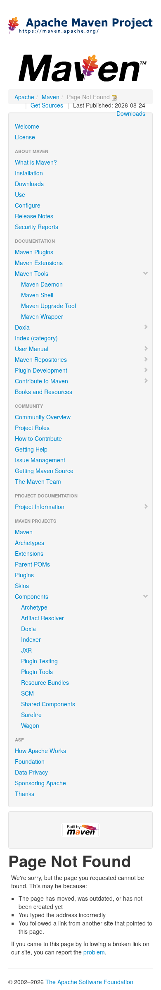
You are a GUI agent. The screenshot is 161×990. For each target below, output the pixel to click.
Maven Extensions (39, 262)
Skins (22, 585)
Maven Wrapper (42, 316)
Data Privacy (31, 772)
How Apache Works (40, 750)
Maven (50, 97)
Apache (24, 97)
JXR (26, 650)
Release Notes (34, 216)
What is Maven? (36, 162)
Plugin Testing (39, 661)
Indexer (31, 639)
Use (20, 194)
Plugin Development (41, 370)
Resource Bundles (45, 682)
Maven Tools (31, 273)
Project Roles (32, 427)
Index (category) (36, 338)
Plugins (24, 575)
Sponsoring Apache (40, 783)
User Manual (31, 348)
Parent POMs (32, 564)
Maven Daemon (42, 284)
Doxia (22, 327)
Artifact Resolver (42, 618)
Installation (29, 173)
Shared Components (48, 704)
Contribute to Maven (41, 381)
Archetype (34, 607)
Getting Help (31, 449)
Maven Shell (37, 295)
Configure (27, 205)
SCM (27, 693)
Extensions (29, 553)
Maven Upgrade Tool (48, 305)
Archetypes (29, 542)
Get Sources (47, 105)
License (25, 137)
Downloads (130, 113)
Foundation (30, 761)
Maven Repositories (41, 359)
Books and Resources (43, 391)
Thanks (24, 793)
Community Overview (43, 417)
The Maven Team (38, 481)
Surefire (31, 714)
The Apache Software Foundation (89, 982)
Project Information (39, 506)
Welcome (27, 126)
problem (94, 952)
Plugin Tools (37, 671)
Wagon (30, 725)
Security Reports (36, 226)
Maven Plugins (34, 252)
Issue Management (40, 460)
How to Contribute (38, 438)
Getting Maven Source (44, 470)
